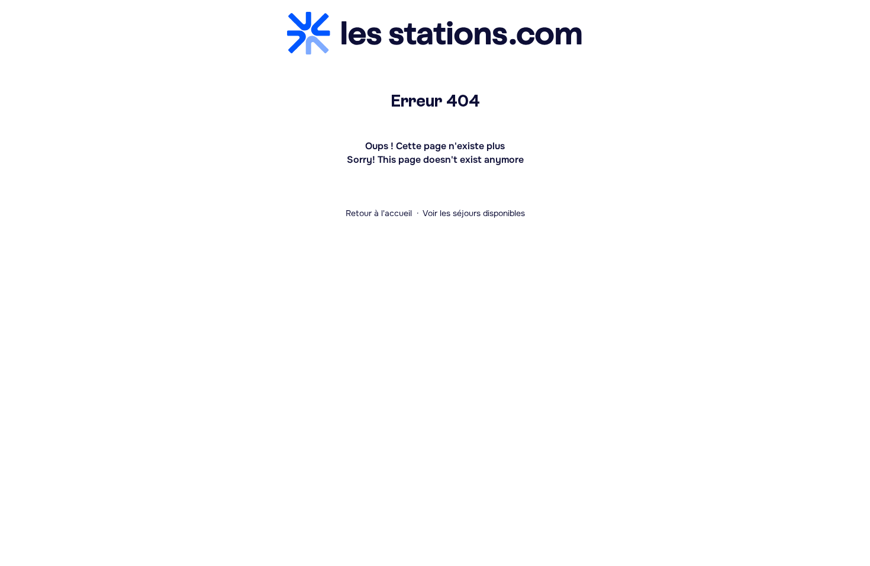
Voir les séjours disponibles (474, 213)
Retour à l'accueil (379, 213)
